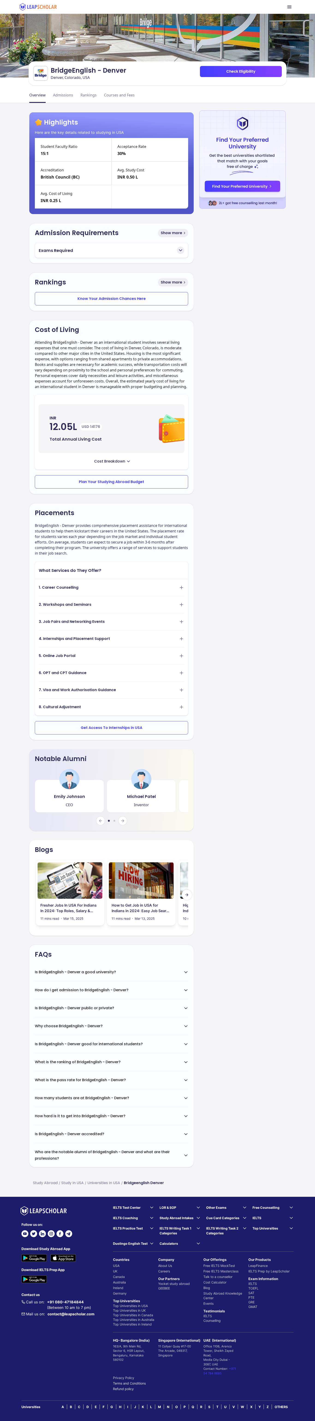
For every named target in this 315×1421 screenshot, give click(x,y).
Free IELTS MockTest (219, 1266)
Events (208, 1303)
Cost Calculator (214, 1282)
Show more (171, 233)
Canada (119, 1277)
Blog (206, 1288)
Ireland (118, 1288)
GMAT (252, 1307)
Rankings (88, 95)
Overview (37, 95)
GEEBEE (164, 1288)
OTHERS (281, 1407)
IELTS (207, 1316)
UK (115, 1271)
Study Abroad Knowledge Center (222, 1295)
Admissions (63, 95)
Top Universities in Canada (133, 1315)
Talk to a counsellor (217, 1277)
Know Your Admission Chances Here (111, 298)
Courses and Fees (119, 95)
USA (116, 1266)
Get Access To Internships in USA (111, 727)
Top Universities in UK (129, 1310)
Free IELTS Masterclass (220, 1271)
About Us (165, 1266)
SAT (251, 1293)
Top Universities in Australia (133, 1320)
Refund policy (123, 1389)
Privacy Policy (123, 1378)
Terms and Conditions (129, 1383)
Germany (120, 1293)
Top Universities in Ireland (132, 1324)
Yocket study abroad (174, 1284)
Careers (164, 1271)
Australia (119, 1282)
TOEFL (253, 1288)
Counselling (212, 1320)
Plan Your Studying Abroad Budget (111, 481)
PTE (251, 1297)
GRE (251, 1302)
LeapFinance (258, 1266)
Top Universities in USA (130, 1306)
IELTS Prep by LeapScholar (269, 1271)
